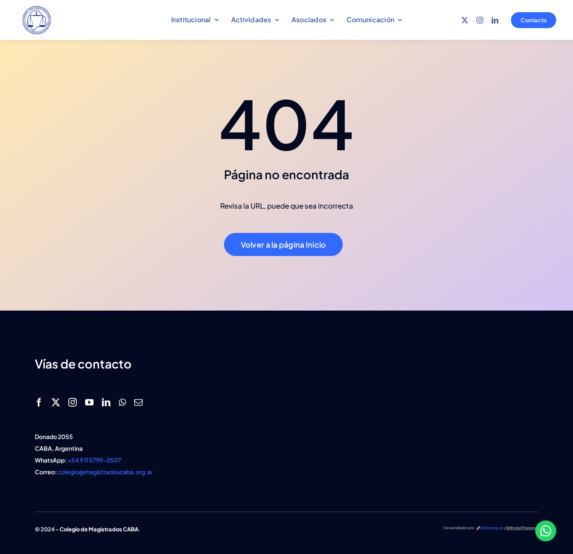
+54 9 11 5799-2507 (94, 460)
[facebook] (39, 402)
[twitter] (464, 20)
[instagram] (480, 20)
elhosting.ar (492, 527)
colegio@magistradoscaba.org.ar (105, 472)
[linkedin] (495, 20)
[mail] (138, 402)
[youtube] (89, 402)
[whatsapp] (122, 402)
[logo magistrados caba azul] (36, 7)
